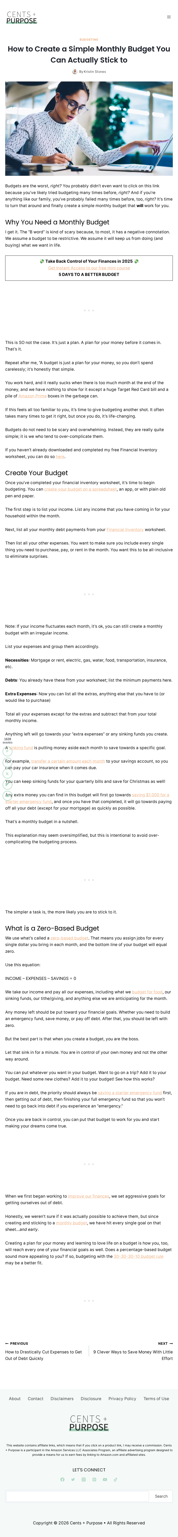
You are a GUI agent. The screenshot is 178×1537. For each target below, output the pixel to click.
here (60, 456)
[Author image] (74, 71)
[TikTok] (115, 1479)
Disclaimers (62, 1398)
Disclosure (91, 1398)
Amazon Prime (32, 395)
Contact (35, 1398)
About (15, 1398)
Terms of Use (156, 1398)
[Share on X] (7, 773)
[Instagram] (84, 1479)
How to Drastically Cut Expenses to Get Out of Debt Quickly (43, 1351)
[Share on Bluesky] (7, 796)
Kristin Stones (95, 72)
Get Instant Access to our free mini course (89, 268)
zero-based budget (69, 938)
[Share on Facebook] (7, 762)
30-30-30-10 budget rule (138, 1256)
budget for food (147, 991)
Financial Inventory (125, 529)
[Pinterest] (94, 1479)
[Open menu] (169, 16)
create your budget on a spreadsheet (80, 489)
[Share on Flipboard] (7, 785)
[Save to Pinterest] (7, 751)
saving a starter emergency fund (130, 1092)
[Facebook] (62, 1479)
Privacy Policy (122, 1398)
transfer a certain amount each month (68, 761)
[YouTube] (105, 1479)
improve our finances (88, 1196)
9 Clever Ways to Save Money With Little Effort (133, 1351)
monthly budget (71, 1222)
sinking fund (21, 747)
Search (161, 1496)
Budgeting (89, 39)
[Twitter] (73, 1479)
